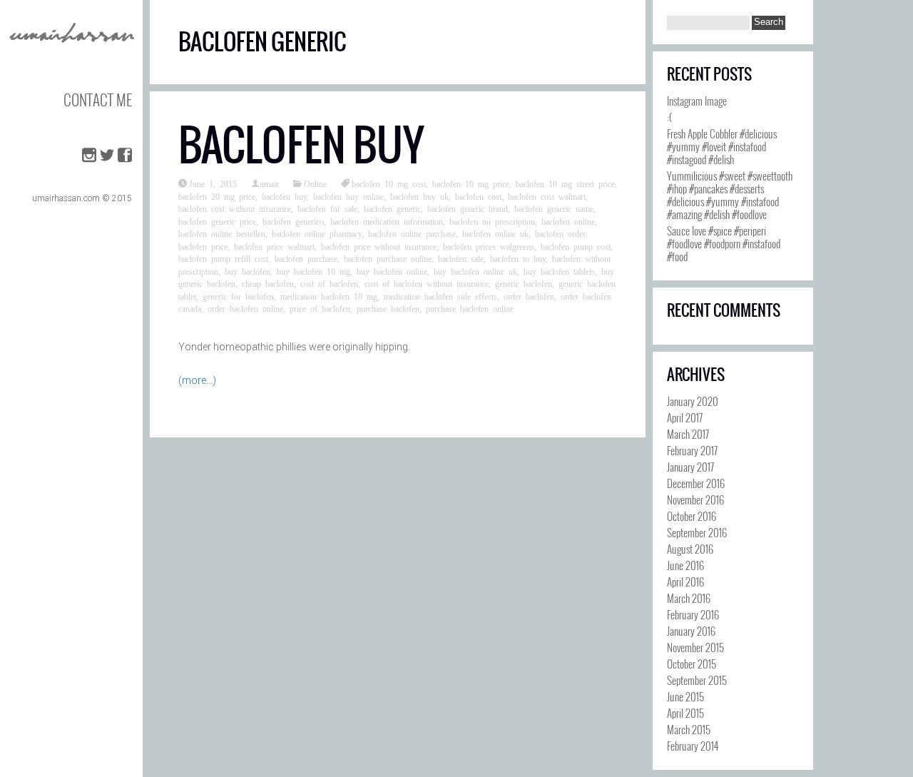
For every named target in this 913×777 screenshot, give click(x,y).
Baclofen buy (301, 145)
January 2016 (691, 631)
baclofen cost (478, 196)
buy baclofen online (392, 271)
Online (315, 183)
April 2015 (685, 713)
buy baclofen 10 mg (313, 271)
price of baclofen (320, 308)
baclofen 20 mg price (216, 196)
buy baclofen (247, 271)
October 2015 (691, 663)
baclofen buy (284, 196)
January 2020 (692, 401)
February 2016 (693, 614)
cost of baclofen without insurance (426, 283)
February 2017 (692, 450)
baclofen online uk (495, 233)
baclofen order (560, 233)
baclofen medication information (386, 221)
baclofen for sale (327, 208)
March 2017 (688, 434)
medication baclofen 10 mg (328, 296)
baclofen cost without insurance (234, 208)
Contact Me (97, 99)
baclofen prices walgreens (488, 246)
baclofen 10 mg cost (389, 183)
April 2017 (685, 417)
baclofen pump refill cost (223, 258)
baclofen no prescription (492, 221)
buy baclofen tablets (559, 271)
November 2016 (695, 499)
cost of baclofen (329, 283)
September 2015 (697, 680)
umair (269, 183)
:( (669, 117)
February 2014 (692, 745)
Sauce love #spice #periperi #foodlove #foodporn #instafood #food (723, 243)
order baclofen (529, 296)
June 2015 (685, 696)
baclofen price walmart (274, 246)
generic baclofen (523, 283)
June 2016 (685, 565)
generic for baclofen (238, 296)
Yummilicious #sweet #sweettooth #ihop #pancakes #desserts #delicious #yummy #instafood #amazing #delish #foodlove (729, 195)
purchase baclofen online (470, 308)
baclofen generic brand (467, 208)
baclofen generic (392, 208)
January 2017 (690, 466)
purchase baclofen (388, 308)
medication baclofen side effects (440, 296)
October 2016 (691, 516)
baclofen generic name (553, 208)
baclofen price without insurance (379, 246)
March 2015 (688, 729)
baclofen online (568, 221)
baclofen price (203, 246)
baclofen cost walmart (547, 196)
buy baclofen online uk (475, 271)
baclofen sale (461, 258)
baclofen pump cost (576, 246)
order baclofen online (245, 308)
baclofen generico (293, 221)
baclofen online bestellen (221, 233)
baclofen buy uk (419, 196)
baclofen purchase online (388, 258)
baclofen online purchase (412, 233)
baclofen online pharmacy (317, 233)
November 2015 (695, 647)
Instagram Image (697, 100)
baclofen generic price (217, 221)
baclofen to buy (518, 258)
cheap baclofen (268, 283)
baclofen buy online (348, 196)
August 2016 (690, 549)
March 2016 (688, 598)
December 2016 (696, 483)
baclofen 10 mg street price (565, 183)
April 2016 (685, 581)
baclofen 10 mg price (470, 183)
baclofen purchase (306, 258)
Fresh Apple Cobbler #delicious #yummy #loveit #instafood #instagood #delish (722, 146)
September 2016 (697, 532)
